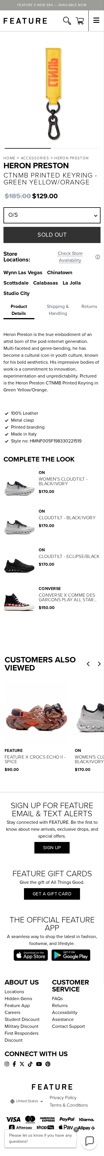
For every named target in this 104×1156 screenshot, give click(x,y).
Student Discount (22, 1019)
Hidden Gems (18, 999)
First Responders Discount (21, 1036)
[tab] (20, 311)
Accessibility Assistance (64, 1016)
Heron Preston (71, 158)
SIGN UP (52, 848)
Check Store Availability (70, 257)
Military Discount (21, 1026)
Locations (14, 992)
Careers (12, 1012)
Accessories (35, 158)
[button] (28, 148)
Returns (60, 1006)
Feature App (17, 1006)
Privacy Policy (63, 1098)
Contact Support (68, 1026)
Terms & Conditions (69, 1105)
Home (9, 158)
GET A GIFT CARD (52, 894)
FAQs (57, 999)
